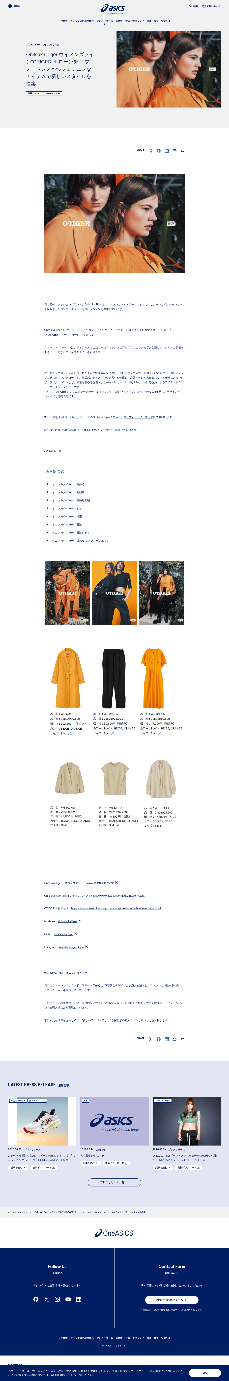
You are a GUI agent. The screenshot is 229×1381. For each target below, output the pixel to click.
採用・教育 (153, 20)
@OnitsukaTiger (67, 921)
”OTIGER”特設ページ (94, 430)
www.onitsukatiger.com (100, 883)
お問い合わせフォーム (169, 1299)
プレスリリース (105, 20)
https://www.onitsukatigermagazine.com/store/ (118, 895)
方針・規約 (106, 1345)
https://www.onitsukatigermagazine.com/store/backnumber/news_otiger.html (116, 908)
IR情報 (119, 20)
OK (205, 1372)
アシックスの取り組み (82, 20)
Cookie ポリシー (61, 1374)
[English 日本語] (14, 6)
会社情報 (63, 20)
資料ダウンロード (42, 1167)
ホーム (11, 1212)
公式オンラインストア (139, 417)
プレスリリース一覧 (112, 1182)
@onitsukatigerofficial (71, 947)
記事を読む (16, 1167)
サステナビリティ (134, 20)
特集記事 (166, 20)
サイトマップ (122, 1345)
